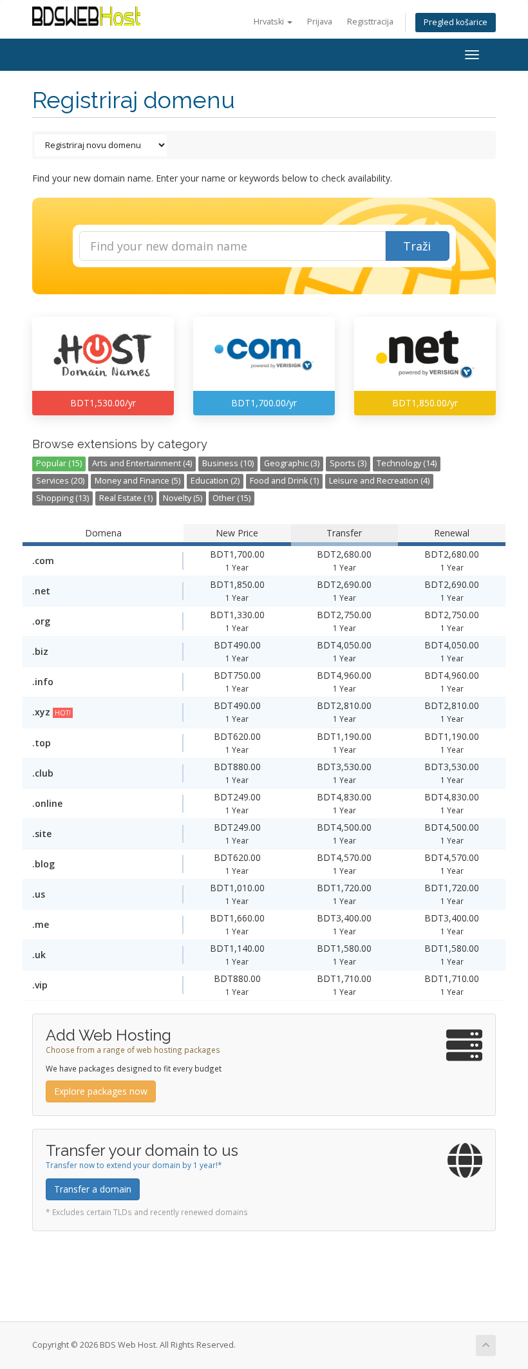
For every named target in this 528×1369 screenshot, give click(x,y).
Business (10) (228, 463)
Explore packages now (100, 1091)
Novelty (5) (182, 498)
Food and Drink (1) (284, 480)
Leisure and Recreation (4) (379, 480)
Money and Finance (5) (137, 480)
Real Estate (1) (126, 498)
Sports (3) (348, 463)
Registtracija (370, 21)
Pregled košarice (455, 22)
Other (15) (231, 498)
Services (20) (60, 480)
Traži (417, 246)
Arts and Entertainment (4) (142, 463)
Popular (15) (59, 463)
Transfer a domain (92, 1189)
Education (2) (215, 480)
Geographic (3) (291, 463)
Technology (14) (407, 463)
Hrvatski (270, 21)
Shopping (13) (62, 498)
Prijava (319, 21)
